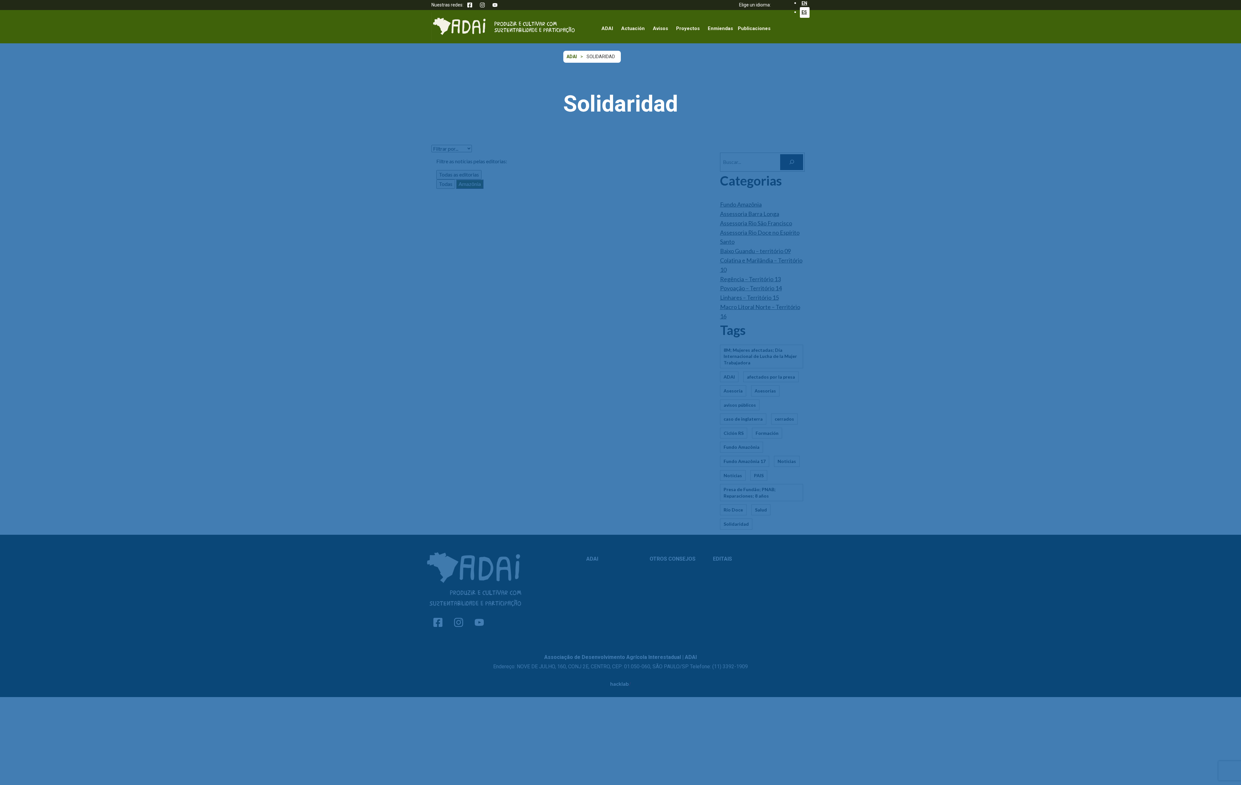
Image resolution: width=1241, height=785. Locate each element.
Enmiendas (720, 28)
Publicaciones (754, 28)
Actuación (633, 28)
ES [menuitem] (804, 12)
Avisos (660, 28)
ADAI (607, 28)
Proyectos (688, 28)
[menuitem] (805, 12)
